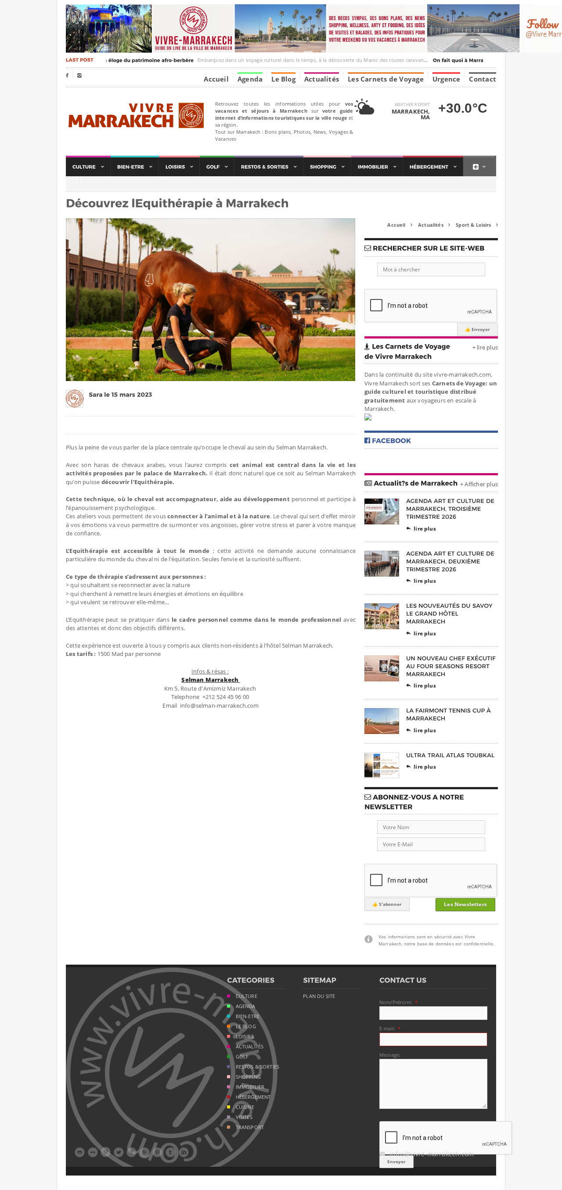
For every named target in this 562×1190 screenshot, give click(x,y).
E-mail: (387, 1028)
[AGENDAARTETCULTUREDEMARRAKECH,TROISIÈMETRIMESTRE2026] (451, 509)
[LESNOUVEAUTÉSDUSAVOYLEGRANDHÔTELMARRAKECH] (450, 613)
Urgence (446, 78)
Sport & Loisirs (477, 224)
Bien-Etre (248, 1016)
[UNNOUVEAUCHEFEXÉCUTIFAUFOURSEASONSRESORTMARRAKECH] (451, 666)
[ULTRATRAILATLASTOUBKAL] (450, 755)
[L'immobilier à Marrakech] (377, 166)
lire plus (421, 528)
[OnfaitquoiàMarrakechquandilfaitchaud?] (482, 60)
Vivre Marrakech (135, 116)
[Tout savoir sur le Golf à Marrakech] (217, 166)
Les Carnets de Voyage (386, 78)
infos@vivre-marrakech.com (426, 1154)
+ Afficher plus (479, 484)
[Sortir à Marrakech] (268, 166)
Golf (242, 1057)
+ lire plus (485, 347)
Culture (246, 996)
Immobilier (250, 1087)
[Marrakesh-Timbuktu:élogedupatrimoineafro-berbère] (114, 60)
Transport (250, 1127)
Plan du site (319, 996)
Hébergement (253, 1097)
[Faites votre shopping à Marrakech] (327, 166)
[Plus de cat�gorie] (479, 166)
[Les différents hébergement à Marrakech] (433, 166)
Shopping (248, 1077)
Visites (244, 1117)
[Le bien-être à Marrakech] (135, 166)
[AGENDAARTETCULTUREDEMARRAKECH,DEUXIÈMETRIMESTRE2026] (451, 561)
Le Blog (283, 78)
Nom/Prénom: (395, 1002)
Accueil (216, 78)
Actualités (321, 78)
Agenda (250, 78)
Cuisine (245, 1107)
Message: (389, 1054)
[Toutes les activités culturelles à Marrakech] (88, 166)
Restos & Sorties (258, 1067)
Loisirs (245, 1036)
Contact (482, 78)
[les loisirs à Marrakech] (179, 166)
